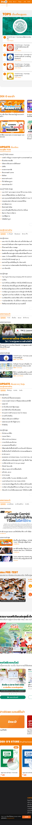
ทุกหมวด (3, 234)
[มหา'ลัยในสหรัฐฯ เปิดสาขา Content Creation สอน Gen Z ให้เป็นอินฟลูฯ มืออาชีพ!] (6, 551)
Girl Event (15, 560)
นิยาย (14, 1)
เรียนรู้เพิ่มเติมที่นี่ (10, 818)
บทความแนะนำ (5, 500)
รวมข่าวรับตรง (10, 40)
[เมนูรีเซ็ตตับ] (12, 721)
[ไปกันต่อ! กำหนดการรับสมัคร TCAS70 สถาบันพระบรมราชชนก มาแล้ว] (6, 366)
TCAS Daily (19, 367)
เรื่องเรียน (14, 317)
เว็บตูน (20, 1)
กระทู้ (10, 1)
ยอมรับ (26, 817)
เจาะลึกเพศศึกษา (19, 504)
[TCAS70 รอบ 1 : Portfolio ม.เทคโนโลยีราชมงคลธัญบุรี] (6, 358)
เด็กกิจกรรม (26, 317)
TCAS (28, 1)
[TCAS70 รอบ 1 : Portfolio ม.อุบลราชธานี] (10, 76)
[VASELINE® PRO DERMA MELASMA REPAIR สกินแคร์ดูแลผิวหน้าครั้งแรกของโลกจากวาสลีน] (6, 559)
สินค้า (9, 5)
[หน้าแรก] (4, 1)
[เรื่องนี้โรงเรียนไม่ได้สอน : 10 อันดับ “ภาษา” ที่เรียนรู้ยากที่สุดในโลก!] (6, 542)
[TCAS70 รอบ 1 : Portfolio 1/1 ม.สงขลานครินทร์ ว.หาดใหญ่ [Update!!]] (10, 57)
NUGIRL (15, 390)
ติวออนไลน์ (3, 5)
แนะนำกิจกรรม (3, 349)
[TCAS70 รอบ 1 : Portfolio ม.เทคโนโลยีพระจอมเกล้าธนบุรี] (10, 47)
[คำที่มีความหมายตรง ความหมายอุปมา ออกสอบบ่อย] (12, 126)
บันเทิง (20, 390)
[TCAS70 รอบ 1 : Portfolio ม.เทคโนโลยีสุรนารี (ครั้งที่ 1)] (10, 66)
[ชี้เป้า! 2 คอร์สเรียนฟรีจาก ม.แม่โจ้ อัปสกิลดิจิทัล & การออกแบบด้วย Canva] (6, 374)
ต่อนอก (19, 317)
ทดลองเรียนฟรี (13, 697)
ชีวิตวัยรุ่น (9, 390)
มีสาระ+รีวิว (25, 234)
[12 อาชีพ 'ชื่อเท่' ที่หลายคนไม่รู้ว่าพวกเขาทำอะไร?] (12, 106)
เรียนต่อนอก (17, 234)
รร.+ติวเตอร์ (10, 234)
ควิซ (25, 1)
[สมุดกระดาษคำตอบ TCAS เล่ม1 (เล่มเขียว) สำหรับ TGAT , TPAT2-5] (9, 758)
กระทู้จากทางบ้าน (6, 387)
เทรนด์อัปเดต (10, 504)
